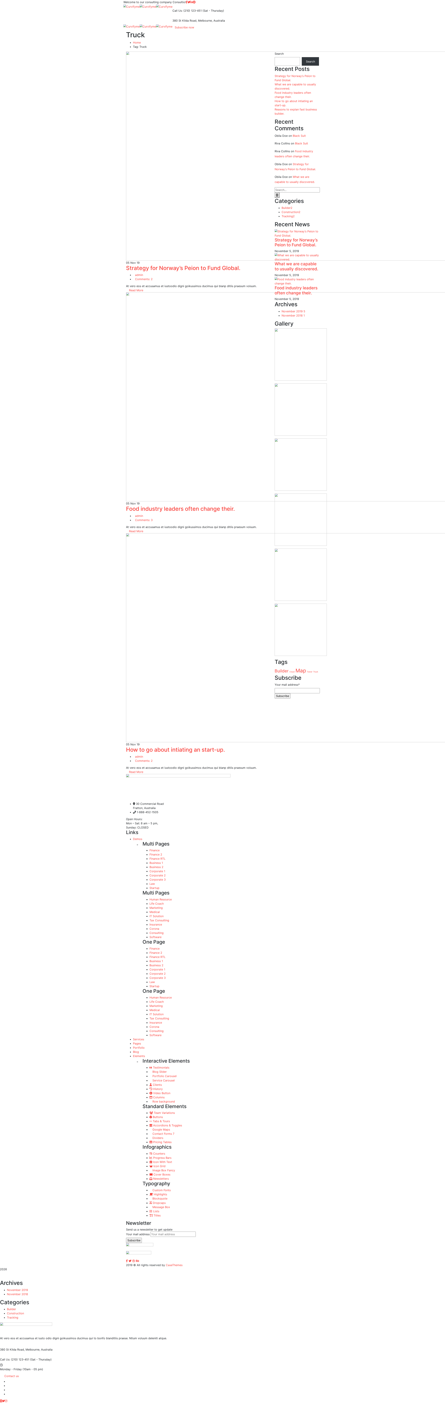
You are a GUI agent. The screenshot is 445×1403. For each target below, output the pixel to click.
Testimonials (160, 1067)
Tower (309, 672)
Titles (157, 1215)
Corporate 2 (157, 875)
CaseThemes (174, 1265)
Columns (158, 1097)
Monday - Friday (11, 1369)
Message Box (161, 1207)
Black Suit (299, 135)
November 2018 (293, 315)
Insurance (155, 924)
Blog (136, 1052)
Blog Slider (159, 1071)
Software (155, 937)
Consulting (156, 933)
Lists (155, 1211)
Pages (137, 1043)
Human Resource (160, 899)
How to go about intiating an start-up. (175, 749)
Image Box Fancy (163, 1170)
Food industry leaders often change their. (180, 508)
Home (137, 42)
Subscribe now (184, 27)
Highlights (160, 1194)
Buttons (157, 1117)
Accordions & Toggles (167, 1125)
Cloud (292, 672)
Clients (157, 1084)
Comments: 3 (144, 520)
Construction (291, 212)
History (157, 1089)
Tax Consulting (159, 920)
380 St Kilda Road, (184, 20)
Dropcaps (159, 1203)
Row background (163, 1101)
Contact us (11, 1376)
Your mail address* (287, 684)
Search (279, 53)
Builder (287, 208)
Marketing (156, 907)
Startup (154, 888)
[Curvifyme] (131, 6)
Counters (158, 1153)
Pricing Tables (162, 1142)
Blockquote (159, 1198)
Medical (154, 912)
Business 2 (156, 867)
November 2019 (293, 311)
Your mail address (138, 1234)
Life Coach (156, 903)
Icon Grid (159, 1166)
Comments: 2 (144, 279)
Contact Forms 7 (163, 1133)
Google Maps (161, 1129)
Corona (154, 928)
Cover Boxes (161, 1174)
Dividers (157, 1138)
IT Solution (156, 916)
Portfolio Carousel (164, 1076)
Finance (154, 850)
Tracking (288, 216)
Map (301, 671)
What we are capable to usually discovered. (296, 266)
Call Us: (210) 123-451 (187, 10)
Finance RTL (157, 858)
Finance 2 (155, 854)
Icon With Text (162, 1162)
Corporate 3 (157, 879)
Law (152, 883)
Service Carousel (163, 1080)
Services (138, 1039)
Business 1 (156, 863)
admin (139, 275)
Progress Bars (161, 1157)
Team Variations (164, 1113)
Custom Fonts (161, 1190)
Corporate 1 (157, 871)
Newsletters (160, 1178)
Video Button (161, 1093)
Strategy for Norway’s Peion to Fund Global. (183, 268)
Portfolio (139, 1047)
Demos (137, 839)
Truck (315, 672)
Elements (139, 1056)
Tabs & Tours (161, 1121)
